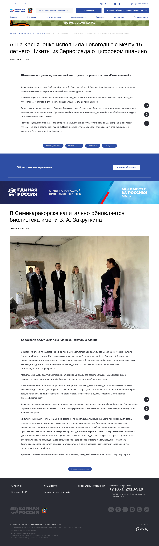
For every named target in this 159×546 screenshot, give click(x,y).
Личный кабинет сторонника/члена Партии (127, 10)
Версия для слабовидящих (138, 4)
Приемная (100, 17)
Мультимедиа (119, 17)
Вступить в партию (141, 17)
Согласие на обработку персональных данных (29, 538)
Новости (40, 33)
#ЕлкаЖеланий (74, 146)
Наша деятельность (53, 17)
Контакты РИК (19, 492)
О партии (13, 17)
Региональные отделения (91, 486)
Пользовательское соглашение (23, 531)
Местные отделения (78, 17)
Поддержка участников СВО (79, 23)
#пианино (93, 146)
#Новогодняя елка (53, 146)
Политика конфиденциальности (23, 533)
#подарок (109, 146)
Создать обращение (126, 167)
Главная (13, 33)
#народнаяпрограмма (80, 469)
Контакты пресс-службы (57, 492)
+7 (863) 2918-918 (126, 489)
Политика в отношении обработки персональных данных (34, 535)
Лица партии (31, 17)
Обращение (89, 10)
